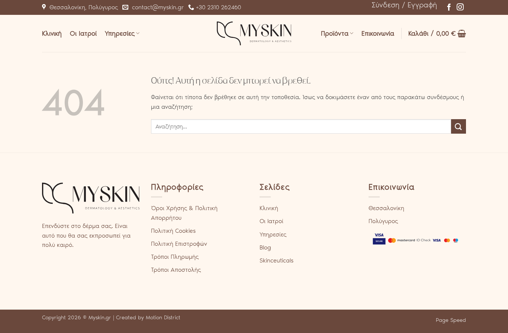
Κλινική (52, 33)
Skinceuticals (276, 260)
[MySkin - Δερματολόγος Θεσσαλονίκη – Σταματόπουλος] (254, 33)
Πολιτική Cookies (173, 230)
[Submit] (458, 126)
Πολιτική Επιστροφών (179, 243)
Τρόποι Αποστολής (176, 269)
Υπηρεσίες (120, 33)
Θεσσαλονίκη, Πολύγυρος (82, 7)
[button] (404, 5)
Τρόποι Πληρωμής (175, 256)
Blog (265, 247)
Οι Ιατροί (83, 33)
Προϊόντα (334, 33)
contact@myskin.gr (156, 7)
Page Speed (451, 320)
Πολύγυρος (383, 221)
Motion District (163, 317)
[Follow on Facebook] (449, 7)
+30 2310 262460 (217, 7)
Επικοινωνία (377, 33)
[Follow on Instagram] (460, 7)
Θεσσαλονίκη (386, 208)
